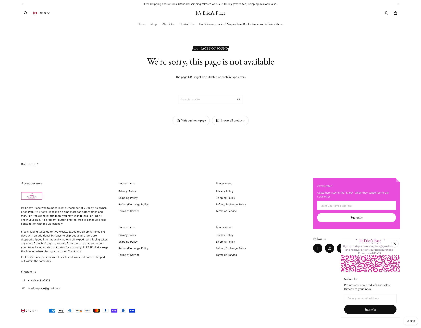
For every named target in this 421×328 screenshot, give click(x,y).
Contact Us (186, 24)
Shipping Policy (128, 197)
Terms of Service (128, 211)
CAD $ (41, 13)
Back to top (28, 164)
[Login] (386, 13)
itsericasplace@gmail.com (44, 288)
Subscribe (356, 217)
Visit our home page (193, 120)
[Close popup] (394, 243)
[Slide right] (398, 4)
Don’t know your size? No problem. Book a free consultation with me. (241, 24)
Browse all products (233, 120)
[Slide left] (23, 4)
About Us (168, 24)
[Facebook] (317, 248)
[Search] (238, 99)
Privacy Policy (127, 191)
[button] (25, 13)
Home (141, 24)
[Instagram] (329, 248)
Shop (153, 24)
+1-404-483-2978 (39, 280)
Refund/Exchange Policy (133, 204)
